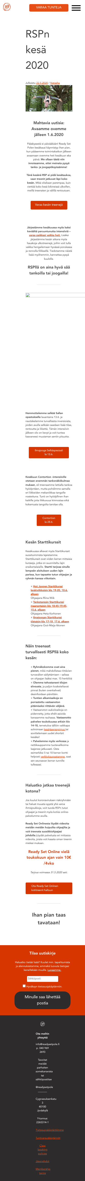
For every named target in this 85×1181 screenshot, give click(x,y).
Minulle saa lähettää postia (42, 1000)
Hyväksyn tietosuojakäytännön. (44, 986)
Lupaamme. (54, 970)
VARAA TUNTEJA (49, 7)
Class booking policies (42, 1149)
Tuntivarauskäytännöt (48, 1138)
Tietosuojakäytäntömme (50, 1130)
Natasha (55, 83)
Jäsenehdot (42, 1161)
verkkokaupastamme (53, 756)
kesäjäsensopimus (55, 729)
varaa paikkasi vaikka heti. (45, 235)
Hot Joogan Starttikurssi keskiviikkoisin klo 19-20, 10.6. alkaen (49, 590)
